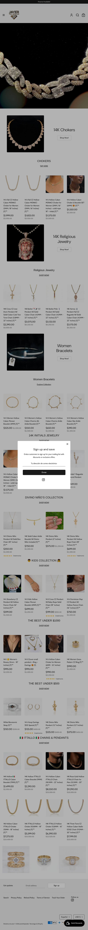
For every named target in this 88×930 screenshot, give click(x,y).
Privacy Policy (26, 490)
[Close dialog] (68, 432)
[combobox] (24, 476)
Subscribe (44, 494)
